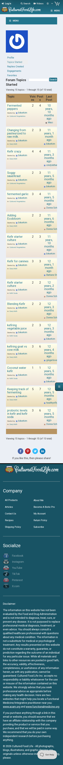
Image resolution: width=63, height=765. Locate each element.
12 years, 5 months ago (49, 372)
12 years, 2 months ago (49, 287)
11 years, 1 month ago (49, 135)
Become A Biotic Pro (44, 507)
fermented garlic (18, 194)
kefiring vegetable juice (17, 326)
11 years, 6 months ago (49, 220)
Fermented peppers (14, 107)
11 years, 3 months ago (49, 156)
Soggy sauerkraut (14, 174)
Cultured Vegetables (17, 116)
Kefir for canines (17, 261)
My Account (40, 513)
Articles (9, 507)
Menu (57, 10)
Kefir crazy (14, 151)
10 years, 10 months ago (49, 112)
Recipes (9, 520)
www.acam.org (11, 706)
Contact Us (10, 513)
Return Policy (40, 520)
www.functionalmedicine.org (42, 706)
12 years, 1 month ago (49, 266)
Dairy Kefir (13, 144)
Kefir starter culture (15, 238)
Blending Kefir (16, 304)
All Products (11, 500)
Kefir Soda (13, 293)
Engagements (14, 71)
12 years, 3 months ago (49, 308)
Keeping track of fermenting (18, 390)
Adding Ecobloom (14, 217)
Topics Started (14, 62)
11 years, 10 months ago (49, 243)
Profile (10, 57)
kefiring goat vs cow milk (17, 348)
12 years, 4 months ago (49, 351)
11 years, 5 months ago (49, 177)
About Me (39, 500)
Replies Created (15, 66)
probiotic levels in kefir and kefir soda (17, 414)
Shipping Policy (13, 527)
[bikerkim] (17, 42)
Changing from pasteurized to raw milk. (16, 133)
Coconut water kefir (16, 369)
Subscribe (39, 527)
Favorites (12, 75)
